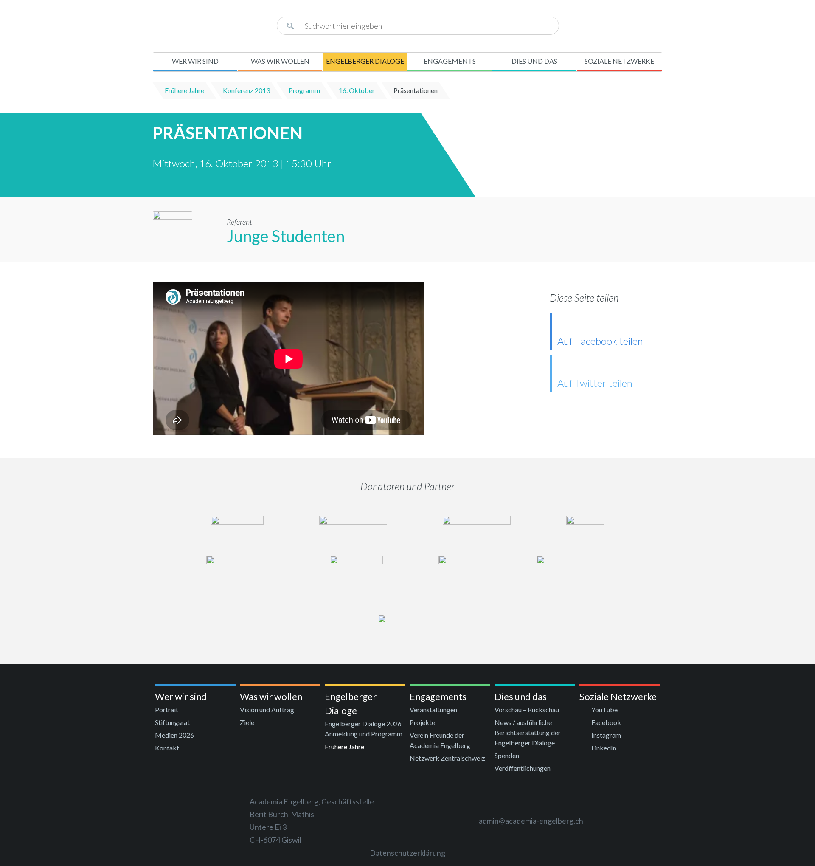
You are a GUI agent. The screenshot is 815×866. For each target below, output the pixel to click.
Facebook (606, 722)
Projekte (422, 722)
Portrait (166, 709)
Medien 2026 (174, 735)
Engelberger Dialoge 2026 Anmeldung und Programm (363, 728)
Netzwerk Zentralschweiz (447, 758)
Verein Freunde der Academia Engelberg (440, 740)
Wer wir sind (195, 61)
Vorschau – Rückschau (527, 709)
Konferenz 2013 (246, 90)
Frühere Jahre (184, 90)
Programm (304, 90)
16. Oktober (357, 90)
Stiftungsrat (172, 722)
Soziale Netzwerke (619, 61)
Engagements (450, 61)
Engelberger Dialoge (365, 61)
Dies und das (534, 61)
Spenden (507, 755)
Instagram (606, 735)
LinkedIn (603, 748)
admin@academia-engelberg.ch (531, 820)
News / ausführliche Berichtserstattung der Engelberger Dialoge (528, 732)
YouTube (604, 709)
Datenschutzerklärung (407, 853)
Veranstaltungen (433, 709)
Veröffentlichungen (523, 768)
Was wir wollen (280, 61)
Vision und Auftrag (267, 709)
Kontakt (167, 748)
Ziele (247, 722)
